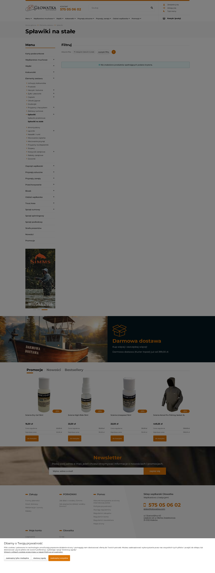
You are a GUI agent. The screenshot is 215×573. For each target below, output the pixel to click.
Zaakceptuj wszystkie (59, 558)
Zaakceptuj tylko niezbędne (17, 558)
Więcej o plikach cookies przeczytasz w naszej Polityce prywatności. (33, 552)
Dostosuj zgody (39, 558)
